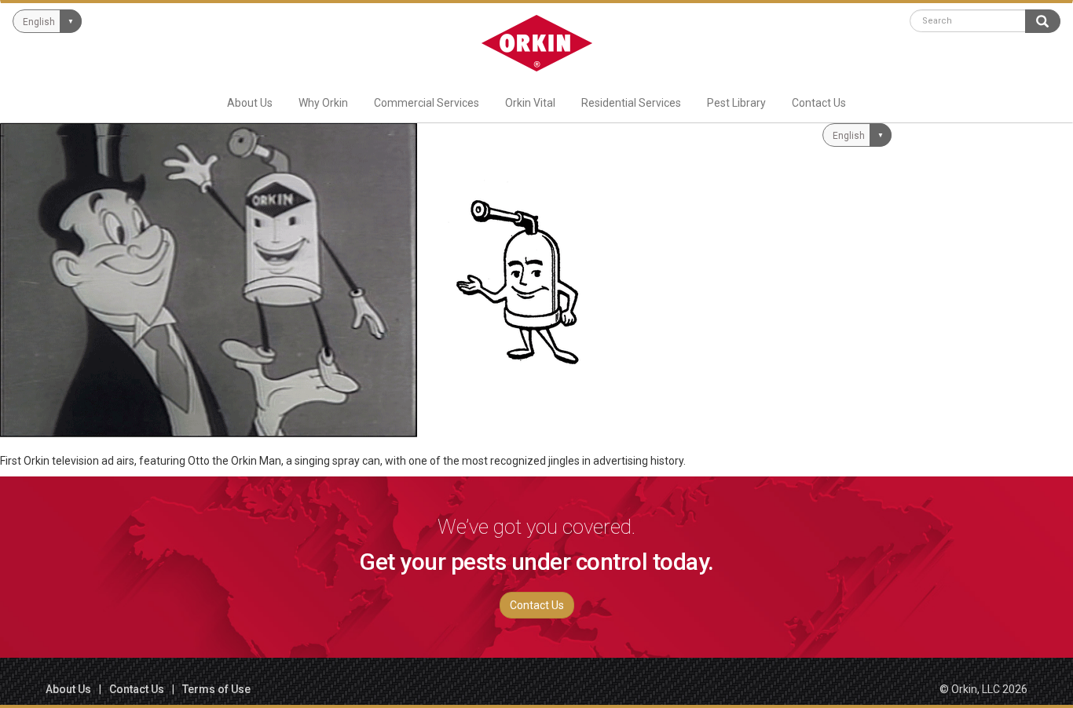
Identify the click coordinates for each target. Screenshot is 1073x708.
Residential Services (631, 103)
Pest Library (736, 103)
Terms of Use (216, 689)
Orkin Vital (530, 103)
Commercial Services (426, 103)
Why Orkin (323, 103)
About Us (250, 103)
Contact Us (819, 103)
